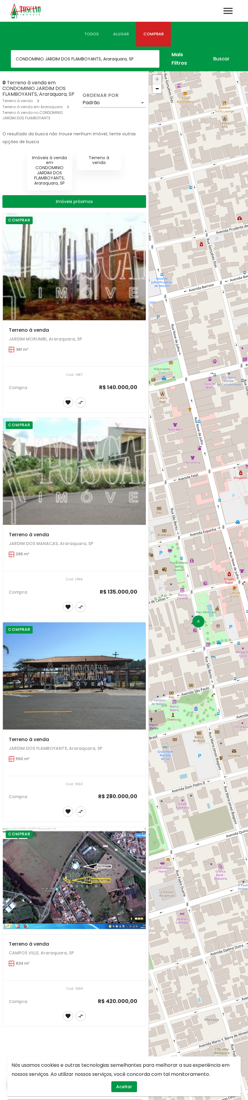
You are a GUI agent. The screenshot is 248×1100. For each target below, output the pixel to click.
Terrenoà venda (99, 160)
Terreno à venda (17, 100)
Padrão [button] (91, 102)
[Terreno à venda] (74, 266)
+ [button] (157, 79)
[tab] (91, 34)
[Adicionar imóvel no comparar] (81, 402)
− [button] (157, 88)
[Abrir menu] (228, 11)
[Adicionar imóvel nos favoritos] (68, 402)
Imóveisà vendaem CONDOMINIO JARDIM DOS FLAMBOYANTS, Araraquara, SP (49, 170)
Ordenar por (101, 95)
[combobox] (85, 59)
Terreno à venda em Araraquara (32, 106)
